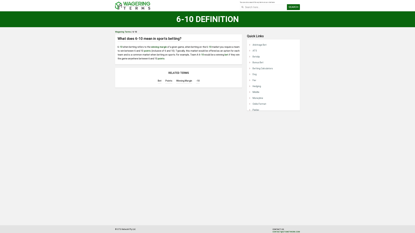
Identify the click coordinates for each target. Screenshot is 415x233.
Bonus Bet (258, 62)
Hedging (257, 86)
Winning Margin (184, 80)
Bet (159, 80)
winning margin (159, 47)
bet (226, 54)
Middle (256, 92)
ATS (255, 50)
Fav (254, 80)
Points (168, 80)
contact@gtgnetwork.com (286, 232)
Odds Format (259, 104)
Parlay (256, 110)
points (147, 51)
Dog (255, 74)
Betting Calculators (263, 68)
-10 (120, 47)
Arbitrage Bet (260, 45)
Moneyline (258, 98)
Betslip (256, 56)
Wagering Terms (123, 32)
